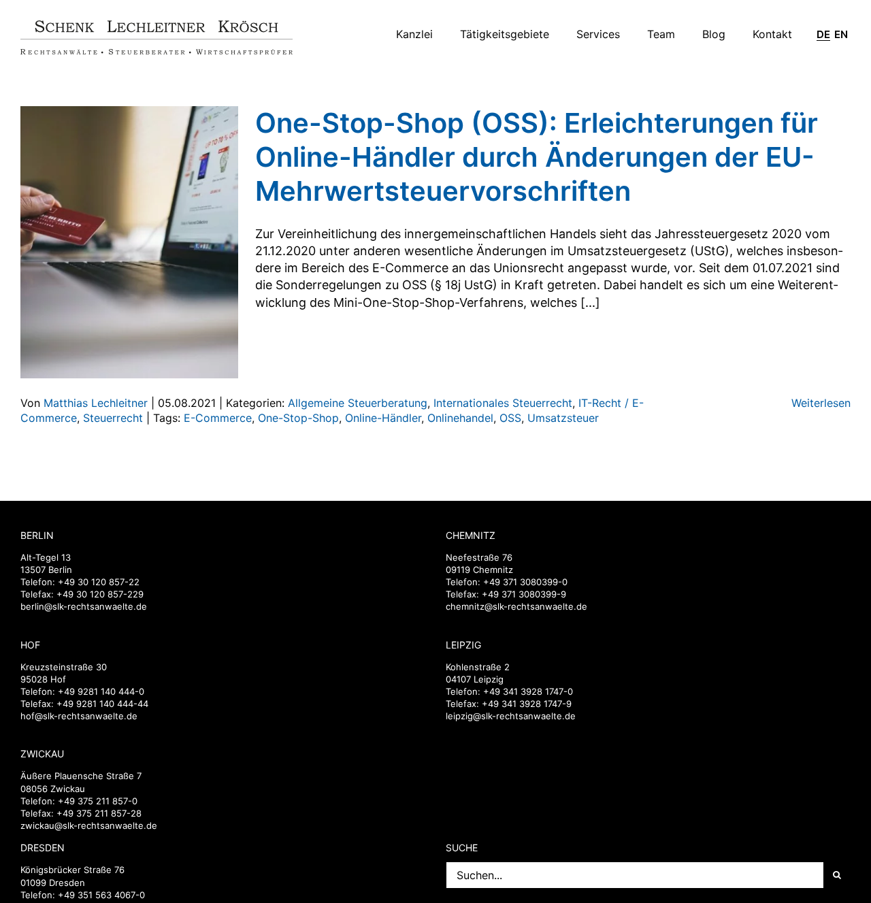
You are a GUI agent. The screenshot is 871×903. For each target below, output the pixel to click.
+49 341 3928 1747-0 (528, 691)
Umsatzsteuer (563, 418)
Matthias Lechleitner (96, 403)
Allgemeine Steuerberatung (357, 403)
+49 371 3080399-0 (525, 581)
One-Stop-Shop (298, 418)
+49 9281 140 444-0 (101, 691)
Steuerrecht (113, 418)
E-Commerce (218, 418)
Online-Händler (383, 418)
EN (841, 34)
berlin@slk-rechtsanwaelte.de (83, 606)
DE (823, 34)
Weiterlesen (821, 403)
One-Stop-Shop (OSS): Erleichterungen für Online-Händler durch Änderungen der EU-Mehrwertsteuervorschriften (536, 157)
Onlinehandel (460, 418)
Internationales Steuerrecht (502, 403)
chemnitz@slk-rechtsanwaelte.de (516, 606)
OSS (510, 418)
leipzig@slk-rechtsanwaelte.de (511, 715)
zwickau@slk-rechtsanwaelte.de (88, 825)
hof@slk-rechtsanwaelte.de (78, 715)
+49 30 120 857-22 (98, 581)
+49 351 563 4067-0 (101, 894)
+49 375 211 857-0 (97, 800)
